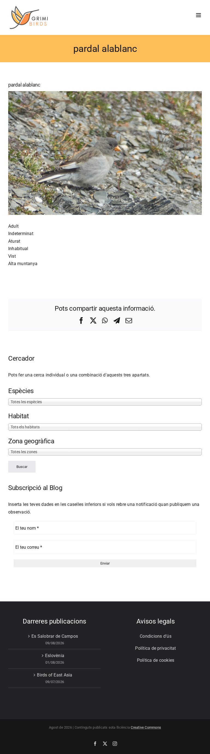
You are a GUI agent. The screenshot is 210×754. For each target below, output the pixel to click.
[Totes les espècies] (105, 401)
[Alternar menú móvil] (199, 15)
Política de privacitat (155, 648)
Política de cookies (155, 660)
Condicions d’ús (155, 636)
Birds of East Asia (54, 675)
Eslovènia (54, 655)
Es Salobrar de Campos (54, 636)
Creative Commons (146, 727)
